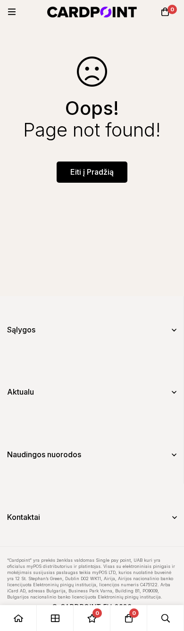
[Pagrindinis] (18, 618)
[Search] (165, 618)
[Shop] (55, 618)
